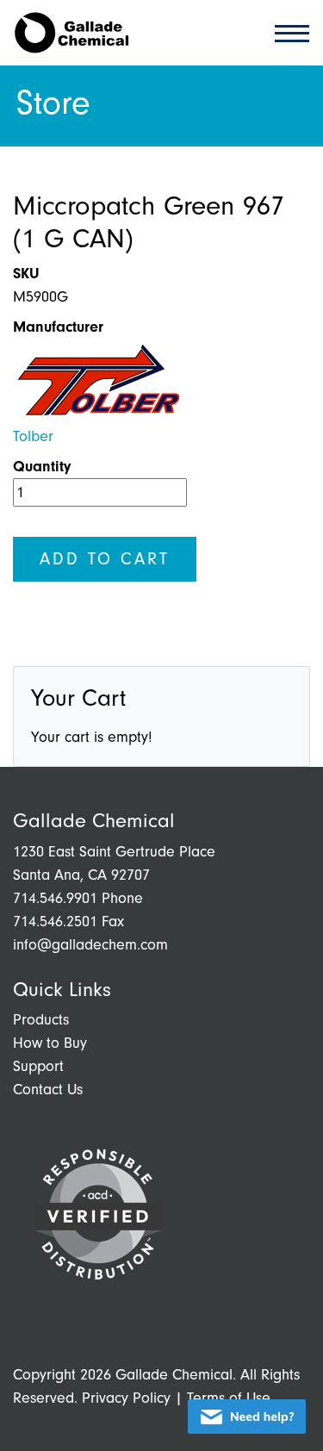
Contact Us (48, 1089)
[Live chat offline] (247, 1416)
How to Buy (50, 1043)
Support (38, 1066)
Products (41, 1020)
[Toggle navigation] (286, 32)
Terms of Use (228, 1398)
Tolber (33, 436)
